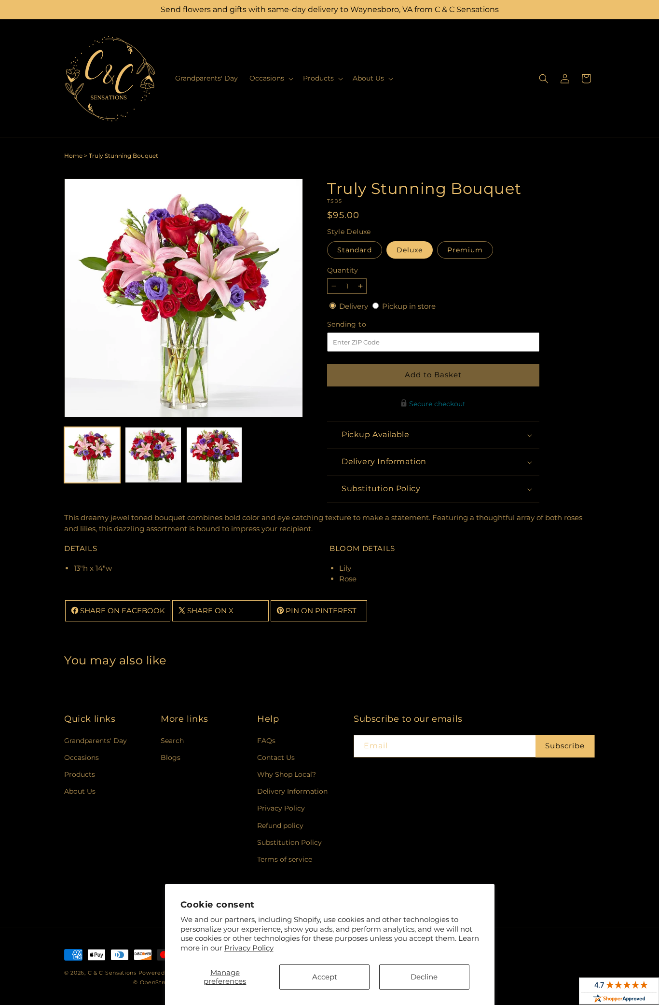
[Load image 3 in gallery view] (214, 455)
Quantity (342, 270)
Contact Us (276, 757)
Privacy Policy (249, 947)
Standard (354, 250)
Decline (424, 976)
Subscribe (565, 745)
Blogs (170, 757)
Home (73, 155)
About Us (80, 791)
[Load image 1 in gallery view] (92, 455)
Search (172, 740)
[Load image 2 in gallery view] (153, 455)
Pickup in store (409, 306)
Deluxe (410, 250)
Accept (324, 976)
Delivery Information (292, 791)
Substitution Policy (289, 842)
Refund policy (280, 825)
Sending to (361, 324)
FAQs (266, 740)
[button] (270, 78)
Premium (465, 250)
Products (79, 774)
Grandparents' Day (95, 740)
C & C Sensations (112, 972)
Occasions (81, 757)
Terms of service (284, 859)
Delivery (354, 306)
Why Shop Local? (286, 774)
